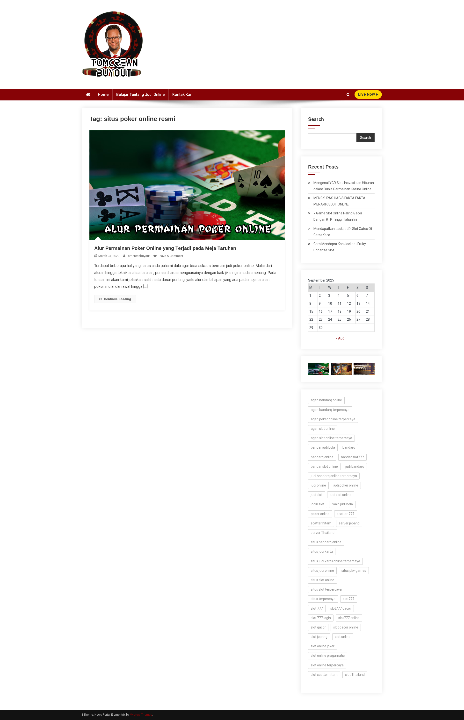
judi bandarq (354, 466)
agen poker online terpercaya (333, 419)
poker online (320, 514)
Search (316, 119)
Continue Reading (117, 299)
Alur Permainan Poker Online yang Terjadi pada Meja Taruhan (165, 248)
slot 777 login (321, 618)
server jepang (349, 523)
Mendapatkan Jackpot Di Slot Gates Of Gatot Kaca (342, 232)
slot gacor (318, 627)
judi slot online (340, 495)
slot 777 (317, 608)
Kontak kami (183, 94)
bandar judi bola (323, 447)
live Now (367, 94)
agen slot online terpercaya (331, 438)
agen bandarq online (326, 400)
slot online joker (322, 646)
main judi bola (342, 504)
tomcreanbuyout (138, 256)
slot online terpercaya (327, 665)
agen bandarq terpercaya (330, 410)
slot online (342, 637)
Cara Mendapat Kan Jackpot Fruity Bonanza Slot (339, 247)
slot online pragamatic (328, 655)
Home (103, 94)
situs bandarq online (326, 542)
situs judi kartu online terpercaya (335, 561)
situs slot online (322, 580)
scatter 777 (345, 514)
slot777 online (349, 618)
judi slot (316, 495)
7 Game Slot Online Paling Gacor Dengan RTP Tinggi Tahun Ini (337, 216)
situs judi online (322, 570)
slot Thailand (355, 675)
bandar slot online (324, 466)
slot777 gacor (340, 608)
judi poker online (346, 485)
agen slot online (323, 429)
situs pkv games (353, 570)
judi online (318, 485)
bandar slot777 (352, 457)
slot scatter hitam (324, 675)
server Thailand (322, 533)
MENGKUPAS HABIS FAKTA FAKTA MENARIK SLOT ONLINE (339, 201)
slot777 (348, 599)
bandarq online (322, 457)
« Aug (340, 338)
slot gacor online (345, 627)
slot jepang (319, 637)
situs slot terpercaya (326, 589)
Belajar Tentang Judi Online (140, 94)
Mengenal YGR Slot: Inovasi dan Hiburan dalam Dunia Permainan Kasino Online (343, 186)
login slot (317, 504)
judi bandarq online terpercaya (334, 476)
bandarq (348, 447)
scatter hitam (321, 523)
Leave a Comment (170, 256)
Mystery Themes (141, 714)
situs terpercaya (323, 599)
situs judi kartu (322, 551)
